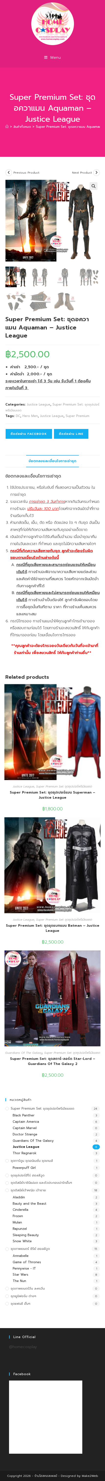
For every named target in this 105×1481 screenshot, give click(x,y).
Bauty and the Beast (29, 1203)
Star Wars (20, 1274)
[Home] (7, 126)
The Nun (19, 1281)
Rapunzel (20, 1228)
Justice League (38, 404)
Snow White (22, 1241)
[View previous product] (8, 172)
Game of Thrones (27, 1262)
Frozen (18, 1216)
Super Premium (77, 416)
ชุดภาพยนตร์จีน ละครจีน (28, 1288)
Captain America (26, 1121)
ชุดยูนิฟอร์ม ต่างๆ (23, 1296)
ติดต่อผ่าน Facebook (28, 434)
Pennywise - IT (24, 1268)
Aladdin (19, 1197)
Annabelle (21, 1255)
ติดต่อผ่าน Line (71, 434)
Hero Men (30, 416)
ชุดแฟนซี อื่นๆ (20, 1303)
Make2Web (90, 1476)
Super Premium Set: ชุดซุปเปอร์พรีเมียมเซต (64, 786)
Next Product (82, 172)
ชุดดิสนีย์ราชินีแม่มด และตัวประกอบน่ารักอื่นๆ (41, 1182)
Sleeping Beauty (26, 1235)
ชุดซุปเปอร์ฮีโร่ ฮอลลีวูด (27, 1175)
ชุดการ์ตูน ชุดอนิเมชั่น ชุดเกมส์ (32, 1160)
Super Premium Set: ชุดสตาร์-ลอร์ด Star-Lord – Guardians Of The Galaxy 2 (52, 1061)
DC (18, 416)
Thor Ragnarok (24, 1153)
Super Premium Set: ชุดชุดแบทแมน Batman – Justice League (52, 928)
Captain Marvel (25, 1128)
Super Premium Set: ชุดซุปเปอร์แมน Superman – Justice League (52, 795)
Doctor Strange (25, 1134)
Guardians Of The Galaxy (23, 1053)
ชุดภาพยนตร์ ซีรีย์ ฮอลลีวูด (30, 1248)
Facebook (22, 1374)
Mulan (17, 1222)
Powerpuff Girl (24, 1167)
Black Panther (23, 1115)
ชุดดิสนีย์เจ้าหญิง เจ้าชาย (28, 1190)
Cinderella (20, 1209)
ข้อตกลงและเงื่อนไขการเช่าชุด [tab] (52, 461)
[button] (93, 186)
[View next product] (96, 172)
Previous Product (26, 172)
